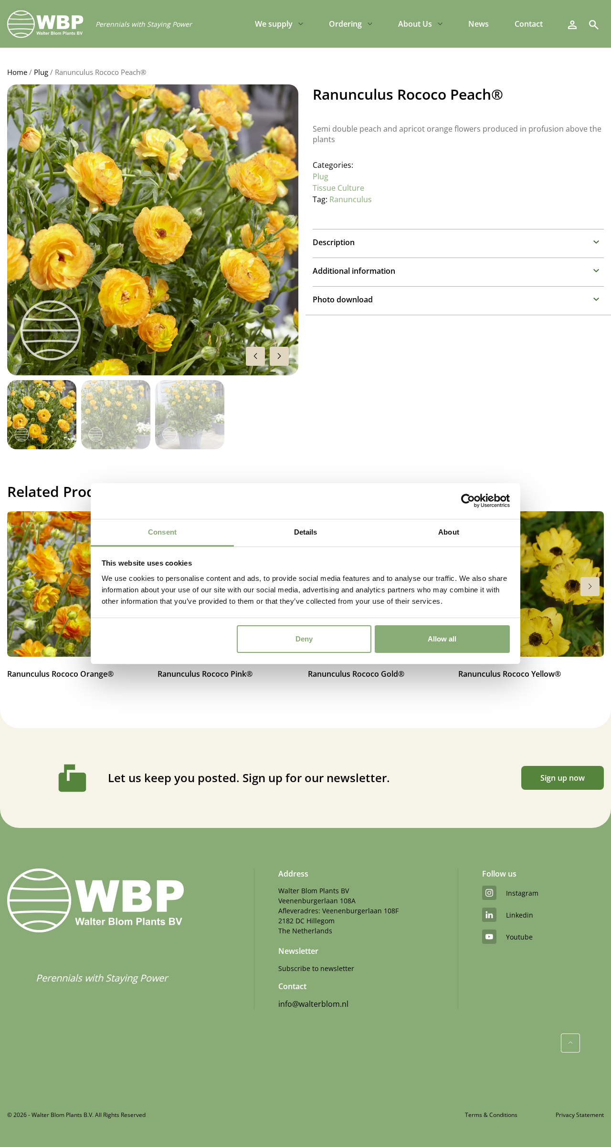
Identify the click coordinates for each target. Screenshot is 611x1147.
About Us (415, 24)
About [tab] (448, 532)
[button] (279, 356)
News (478, 24)
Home (17, 72)
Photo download (343, 299)
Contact (529, 24)
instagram (522, 893)
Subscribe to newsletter (316, 968)
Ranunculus (350, 199)
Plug (41, 72)
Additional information (354, 271)
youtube (519, 936)
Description (334, 242)
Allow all (442, 639)
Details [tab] (305, 532)
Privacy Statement (580, 1115)
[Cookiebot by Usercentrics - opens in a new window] (468, 501)
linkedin (519, 915)
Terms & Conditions (491, 1115)
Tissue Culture (338, 188)
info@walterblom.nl (313, 1004)
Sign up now (562, 778)
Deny (304, 639)
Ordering (345, 24)
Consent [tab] (162, 532)
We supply (274, 24)
